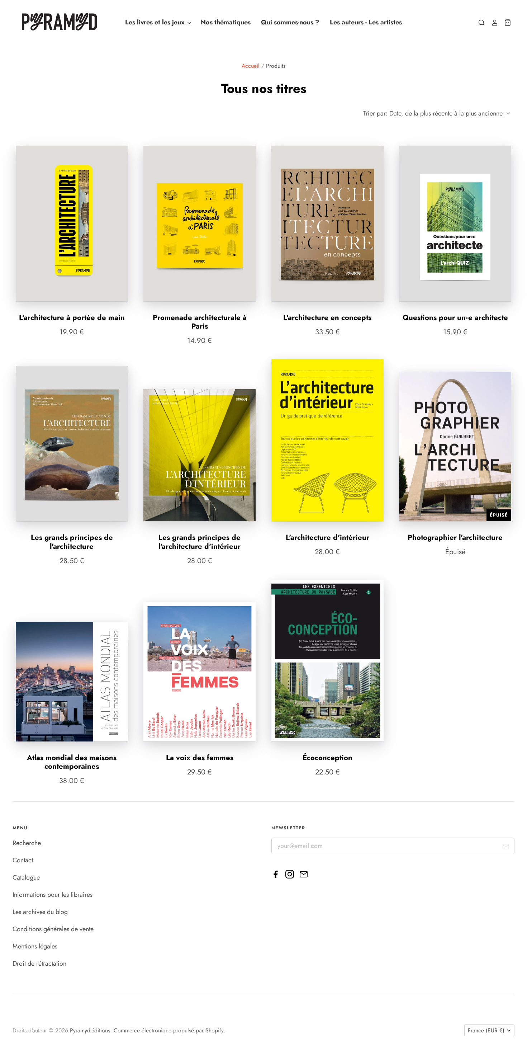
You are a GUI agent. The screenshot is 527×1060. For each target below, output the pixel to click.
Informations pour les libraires (52, 894)
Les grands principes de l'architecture (72, 541)
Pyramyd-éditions (90, 1030)
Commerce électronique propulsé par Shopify (168, 1030)
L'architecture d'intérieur (327, 537)
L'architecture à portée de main (72, 317)
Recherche (27, 843)
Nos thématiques (226, 22)
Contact (23, 860)
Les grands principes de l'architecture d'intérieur (199, 541)
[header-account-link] (491, 22)
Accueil (251, 66)
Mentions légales (35, 946)
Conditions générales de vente (53, 929)
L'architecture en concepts (327, 317)
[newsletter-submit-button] (506, 848)
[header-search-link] (478, 22)
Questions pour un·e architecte (455, 317)
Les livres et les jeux (155, 22)
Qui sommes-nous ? (290, 22)
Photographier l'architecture (455, 537)
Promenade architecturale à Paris (200, 321)
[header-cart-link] (504, 22)
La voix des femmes (199, 757)
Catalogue (26, 877)
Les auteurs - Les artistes (366, 22)
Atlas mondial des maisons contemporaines (72, 762)
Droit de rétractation (39, 963)
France (486, 1030)
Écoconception (327, 757)
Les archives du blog (40, 912)
